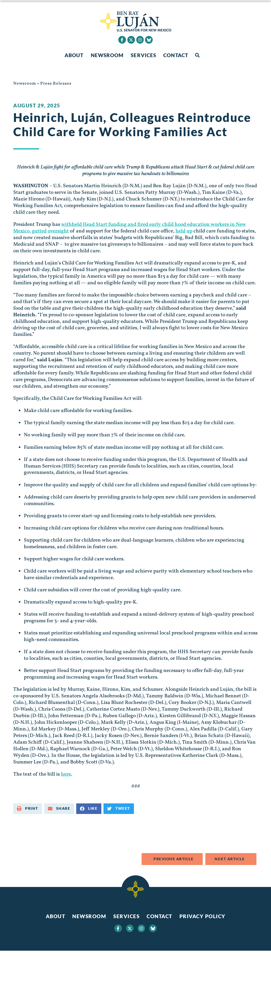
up (189, 231)
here (66, 774)
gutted (39, 231)
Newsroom (107, 55)
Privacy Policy (202, 916)
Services (143, 55)
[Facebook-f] (122, 40)
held (180, 231)
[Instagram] (140, 40)
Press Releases (55, 83)
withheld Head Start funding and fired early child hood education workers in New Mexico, (129, 228)
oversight (58, 231)
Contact (175, 55)
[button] (197, 55)
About (74, 55)
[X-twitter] (131, 40)
